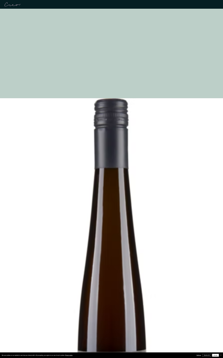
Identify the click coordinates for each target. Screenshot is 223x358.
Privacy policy (69, 355)
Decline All (207, 355)
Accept (215, 355)
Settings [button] (199, 355)
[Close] (221, 355)
